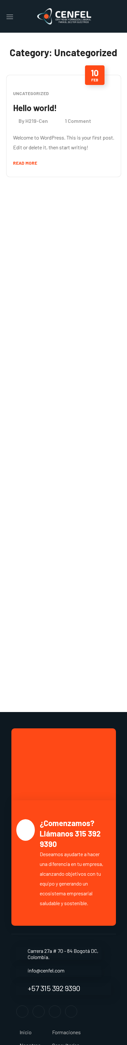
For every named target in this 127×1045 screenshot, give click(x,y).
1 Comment (78, 121)
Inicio (26, 1032)
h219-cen (36, 121)
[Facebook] (22, 1011)
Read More (25, 163)
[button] (118, 16)
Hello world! (35, 108)
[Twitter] (39, 1011)
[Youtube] (71, 1011)
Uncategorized (31, 93)
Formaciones (66, 1032)
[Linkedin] (55, 1011)
